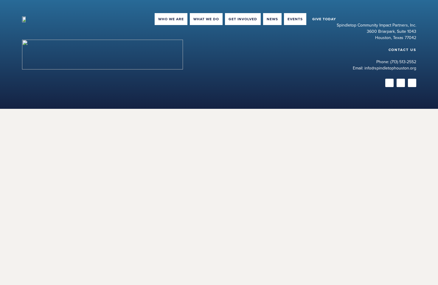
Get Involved (243, 19)
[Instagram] (389, 83)
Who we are (171, 19)
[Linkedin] (412, 83)
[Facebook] (401, 83)
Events (295, 19)
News (272, 19)
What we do (206, 19)
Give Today (324, 19)
